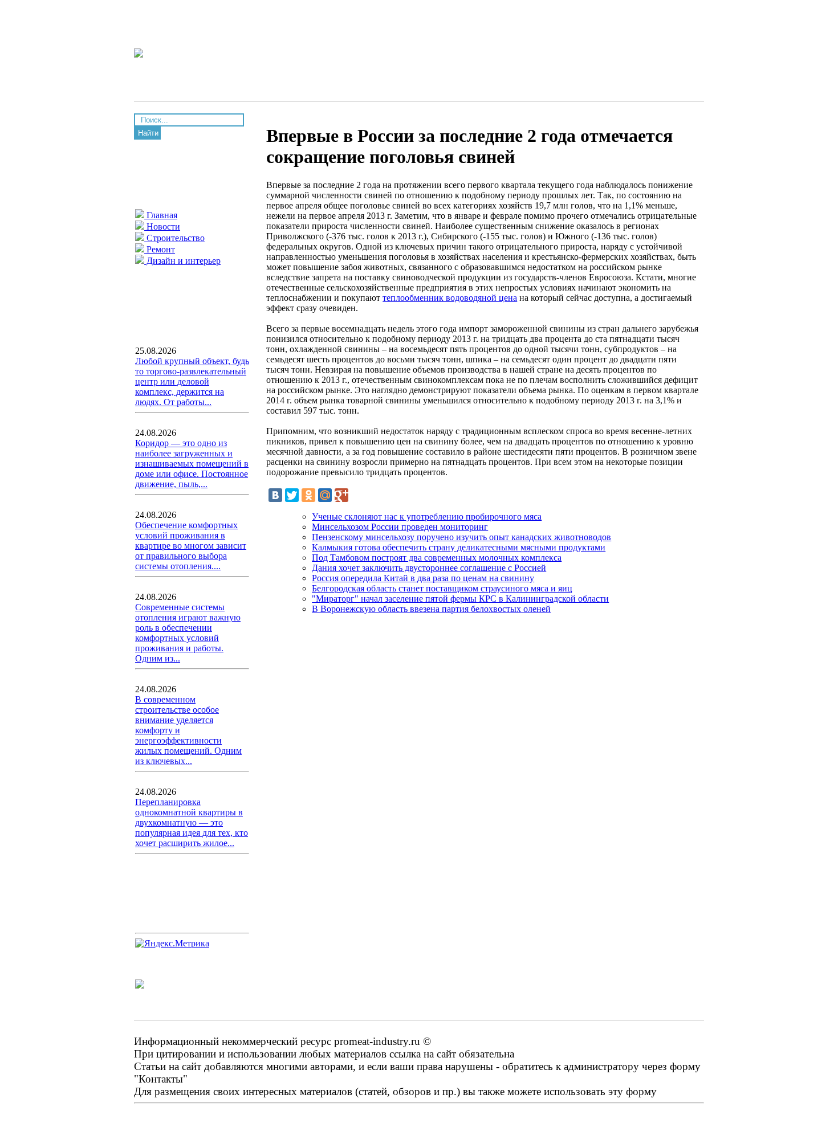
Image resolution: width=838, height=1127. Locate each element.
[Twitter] (292, 495)
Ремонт (159, 249)
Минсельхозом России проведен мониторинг (400, 527)
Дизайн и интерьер (182, 261)
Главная (160, 215)
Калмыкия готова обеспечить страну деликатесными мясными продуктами (458, 547)
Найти (148, 133)
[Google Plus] (341, 495)
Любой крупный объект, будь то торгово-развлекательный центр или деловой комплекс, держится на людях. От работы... (192, 381)
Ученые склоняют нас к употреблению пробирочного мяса (427, 516)
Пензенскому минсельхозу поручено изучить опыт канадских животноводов (461, 537)
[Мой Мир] (325, 495)
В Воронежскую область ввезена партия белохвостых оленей (431, 609)
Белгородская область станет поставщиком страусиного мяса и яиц (442, 588)
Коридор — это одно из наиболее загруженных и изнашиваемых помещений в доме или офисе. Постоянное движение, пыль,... (192, 463)
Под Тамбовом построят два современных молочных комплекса (437, 557)
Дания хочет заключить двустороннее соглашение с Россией (429, 568)
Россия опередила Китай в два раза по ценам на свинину (423, 578)
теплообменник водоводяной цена (450, 298)
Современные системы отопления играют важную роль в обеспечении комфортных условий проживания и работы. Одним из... (188, 632)
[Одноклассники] (308, 495)
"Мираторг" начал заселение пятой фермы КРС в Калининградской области (460, 598)
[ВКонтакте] (275, 495)
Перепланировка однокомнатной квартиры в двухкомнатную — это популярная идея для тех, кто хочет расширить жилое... (191, 822)
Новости (162, 226)
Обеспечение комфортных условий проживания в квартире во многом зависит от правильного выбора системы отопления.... (190, 545)
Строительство (174, 238)
